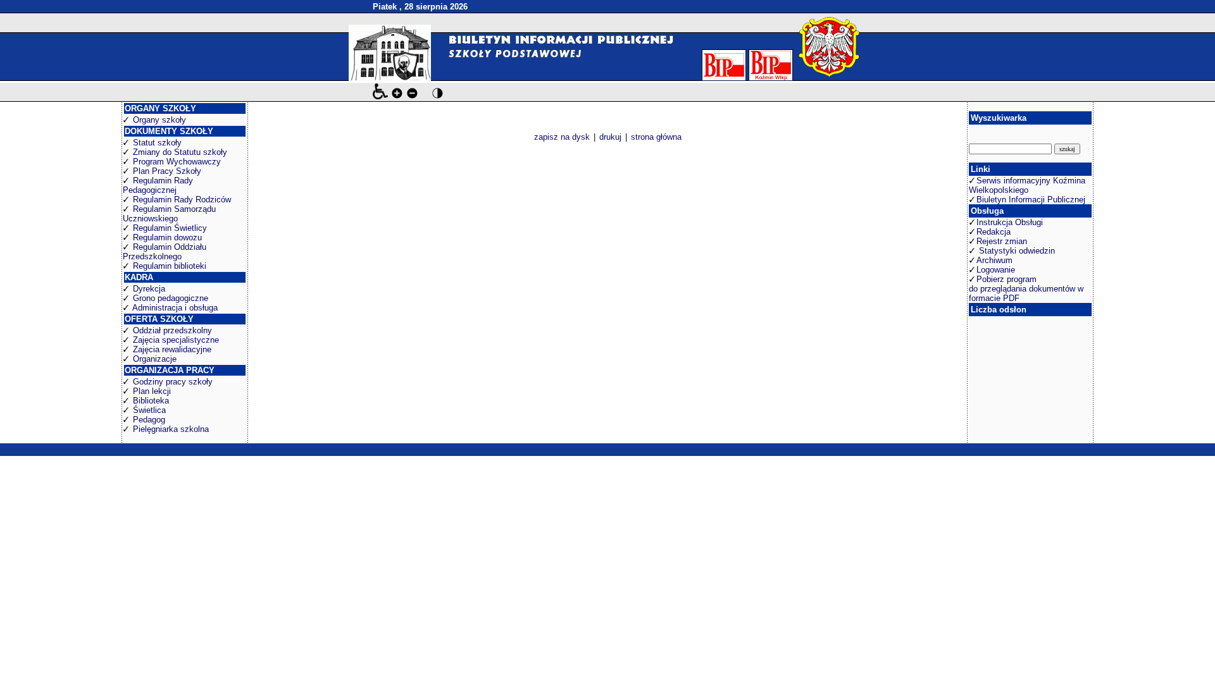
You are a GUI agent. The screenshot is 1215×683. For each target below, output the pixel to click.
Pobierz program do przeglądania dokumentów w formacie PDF (1026, 288)
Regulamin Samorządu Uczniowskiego (169, 213)
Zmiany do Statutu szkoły (180, 152)
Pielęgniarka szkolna (171, 429)
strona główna (656, 137)
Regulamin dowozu (167, 237)
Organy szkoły (159, 120)
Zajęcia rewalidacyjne (172, 349)
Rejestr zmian (1001, 241)
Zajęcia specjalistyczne (176, 340)
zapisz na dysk (562, 137)
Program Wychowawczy (177, 161)
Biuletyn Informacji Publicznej (1030, 199)
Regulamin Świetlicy (170, 228)
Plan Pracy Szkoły (167, 171)
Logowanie (995, 269)
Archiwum (994, 260)
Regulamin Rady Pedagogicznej (158, 185)
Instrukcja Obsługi (1009, 222)
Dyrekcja (149, 288)
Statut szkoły (157, 142)
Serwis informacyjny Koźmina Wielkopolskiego (1027, 185)
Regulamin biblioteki (169, 266)
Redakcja (993, 232)
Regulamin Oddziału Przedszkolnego (164, 251)
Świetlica (149, 410)
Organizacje (155, 359)
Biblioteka (151, 400)
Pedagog (149, 419)
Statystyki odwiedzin (1015, 250)
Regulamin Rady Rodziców (182, 199)
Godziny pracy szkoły (173, 381)
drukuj (610, 137)
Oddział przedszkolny (172, 330)
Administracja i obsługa (175, 307)
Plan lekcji (152, 391)
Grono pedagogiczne (170, 298)
